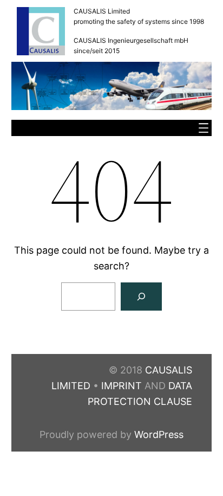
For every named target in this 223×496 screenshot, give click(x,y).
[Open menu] (203, 128)
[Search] (141, 296)
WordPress (158, 434)
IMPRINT (121, 385)
